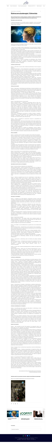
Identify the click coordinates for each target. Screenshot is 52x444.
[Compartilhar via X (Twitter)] (13, 403)
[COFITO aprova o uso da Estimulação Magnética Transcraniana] (26, 414)
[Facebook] (27, 436)
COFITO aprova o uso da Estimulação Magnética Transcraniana (25, 419)
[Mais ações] (40, 11)
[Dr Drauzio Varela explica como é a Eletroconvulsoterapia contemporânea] (13, 414)
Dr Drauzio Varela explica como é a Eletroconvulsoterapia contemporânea (12, 419)
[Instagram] (25, 436)
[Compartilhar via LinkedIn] (15, 403)
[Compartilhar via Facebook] (11, 403)
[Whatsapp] (23, 436)
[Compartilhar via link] (17, 403)
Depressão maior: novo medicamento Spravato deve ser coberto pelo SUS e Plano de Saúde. (39, 419)
